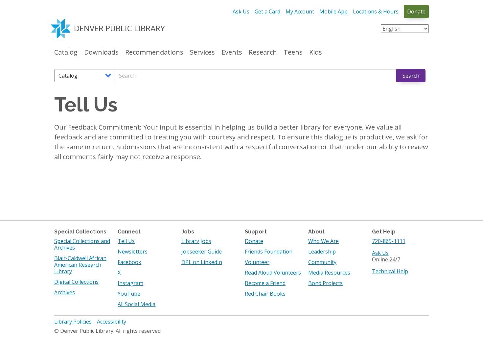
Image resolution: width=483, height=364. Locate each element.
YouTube (129, 293)
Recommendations (154, 52)
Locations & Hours (376, 11)
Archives (64, 292)
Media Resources (329, 272)
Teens (293, 52)
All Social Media (136, 304)
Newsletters (133, 251)
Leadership (322, 251)
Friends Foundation (268, 251)
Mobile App (333, 11)
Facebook (129, 262)
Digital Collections (76, 281)
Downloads (101, 52)
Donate (416, 11)
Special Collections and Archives (82, 244)
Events (231, 52)
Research (263, 52)
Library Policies (73, 321)
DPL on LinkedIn (201, 262)
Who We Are (323, 241)
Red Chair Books (265, 293)
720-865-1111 (388, 241)
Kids (315, 52)
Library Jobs (196, 241)
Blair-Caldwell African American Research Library (80, 265)
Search (410, 75)
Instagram (130, 283)
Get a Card (267, 11)
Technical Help (390, 271)
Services (202, 52)
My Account (300, 11)
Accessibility (111, 321)
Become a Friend (265, 283)
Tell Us (126, 241)
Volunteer (257, 262)
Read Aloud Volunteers (273, 272)
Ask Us (241, 11)
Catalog (66, 52)
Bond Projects (325, 283)
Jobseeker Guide (201, 251)
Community (322, 262)
